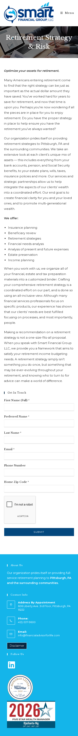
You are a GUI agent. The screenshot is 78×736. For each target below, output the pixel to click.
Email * (9, 449)
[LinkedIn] (12, 665)
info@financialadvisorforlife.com (39, 635)
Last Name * (12, 432)
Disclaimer (17, 646)
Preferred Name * (16, 416)
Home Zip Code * (16, 482)
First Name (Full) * (17, 400)
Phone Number (15, 465)
